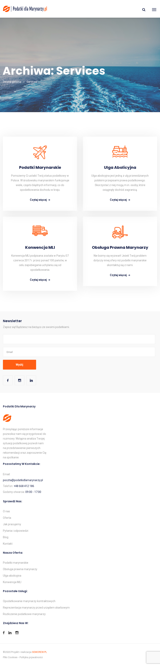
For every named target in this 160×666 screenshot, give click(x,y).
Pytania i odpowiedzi (15, 530)
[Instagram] (19, 380)
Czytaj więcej (38, 199)
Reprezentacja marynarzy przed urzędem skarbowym (36, 607)
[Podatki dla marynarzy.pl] (25, 9)
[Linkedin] (31, 380)
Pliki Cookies (10, 657)
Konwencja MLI (40, 247)
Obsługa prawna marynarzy (120, 247)
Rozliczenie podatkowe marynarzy (24, 614)
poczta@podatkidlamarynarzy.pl (23, 480)
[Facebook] (8, 380)
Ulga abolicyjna (120, 167)
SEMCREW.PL (39, 652)
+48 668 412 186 (24, 486)
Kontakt (7, 543)
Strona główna (12, 81)
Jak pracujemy (12, 524)
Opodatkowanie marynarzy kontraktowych (29, 601)
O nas (6, 511)
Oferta (7, 517)
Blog (5, 537)
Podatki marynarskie (40, 167)
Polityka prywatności (31, 657)
